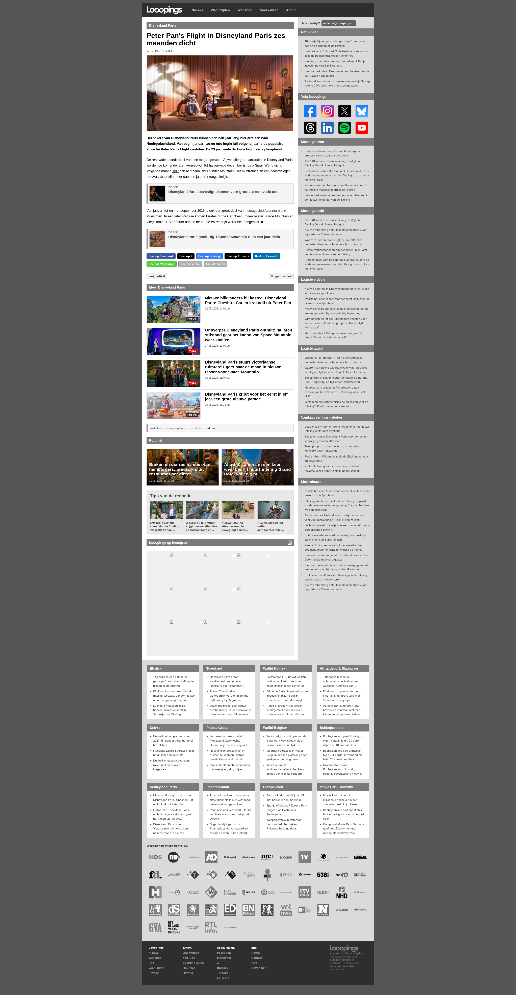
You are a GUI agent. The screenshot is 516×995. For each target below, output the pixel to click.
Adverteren (258, 967)
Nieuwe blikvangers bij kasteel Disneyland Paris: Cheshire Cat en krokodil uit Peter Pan (173, 800)
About (291, 10)
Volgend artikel (281, 276)
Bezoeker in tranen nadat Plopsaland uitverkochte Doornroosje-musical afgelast (228, 740)
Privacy (154, 972)
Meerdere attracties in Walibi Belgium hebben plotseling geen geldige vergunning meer (286, 755)
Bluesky (222, 967)
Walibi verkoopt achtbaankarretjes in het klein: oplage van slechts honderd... (285, 769)
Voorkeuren (269, 10)
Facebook (224, 952)
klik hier (211, 428)
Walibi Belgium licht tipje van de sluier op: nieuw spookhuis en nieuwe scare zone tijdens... (286, 740)
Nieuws (197, 10)
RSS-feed (189, 967)
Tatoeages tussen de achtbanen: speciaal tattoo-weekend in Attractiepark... (340, 681)
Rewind (188, 972)
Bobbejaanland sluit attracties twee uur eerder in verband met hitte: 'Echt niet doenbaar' (343, 755)
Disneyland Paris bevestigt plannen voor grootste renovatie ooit (223, 192)
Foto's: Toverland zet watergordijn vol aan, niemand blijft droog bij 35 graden (229, 696)
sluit (175, 171)
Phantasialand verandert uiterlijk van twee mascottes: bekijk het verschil (230, 814)
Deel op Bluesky (209, 256)
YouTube (189, 957)
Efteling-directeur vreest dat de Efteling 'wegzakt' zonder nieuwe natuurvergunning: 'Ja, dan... (174, 696)
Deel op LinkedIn (266, 256)
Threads (222, 972)
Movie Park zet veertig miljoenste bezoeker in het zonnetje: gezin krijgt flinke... (341, 800)
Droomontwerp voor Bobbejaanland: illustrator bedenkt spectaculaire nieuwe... (343, 769)
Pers (254, 962)
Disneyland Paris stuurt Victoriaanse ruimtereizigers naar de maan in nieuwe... (171, 829)
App (151, 962)
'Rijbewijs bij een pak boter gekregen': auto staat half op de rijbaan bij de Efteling (173, 681)
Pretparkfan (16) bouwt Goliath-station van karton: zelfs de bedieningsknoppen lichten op (286, 681)
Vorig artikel (157, 276)
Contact (256, 957)
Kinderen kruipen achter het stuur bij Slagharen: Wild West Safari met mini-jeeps (342, 696)
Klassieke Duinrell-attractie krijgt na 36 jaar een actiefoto (173, 753)
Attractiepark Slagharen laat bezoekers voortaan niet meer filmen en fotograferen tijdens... (343, 710)
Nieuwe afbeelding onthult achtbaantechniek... (271, 526)
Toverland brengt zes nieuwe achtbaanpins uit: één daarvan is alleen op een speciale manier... (230, 710)
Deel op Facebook (161, 256)
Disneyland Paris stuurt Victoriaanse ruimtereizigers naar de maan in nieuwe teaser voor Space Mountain (243, 367)
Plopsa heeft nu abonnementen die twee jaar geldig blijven (230, 767)
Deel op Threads (238, 256)
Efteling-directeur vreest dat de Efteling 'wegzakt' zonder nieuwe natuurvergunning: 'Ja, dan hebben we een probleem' (337, 505)
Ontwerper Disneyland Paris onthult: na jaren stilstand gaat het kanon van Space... (172, 814)
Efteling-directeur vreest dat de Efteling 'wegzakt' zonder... (164, 526)
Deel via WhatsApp (162, 264)
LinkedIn (223, 977)
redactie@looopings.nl (338, 23)
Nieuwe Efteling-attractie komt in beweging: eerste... (235, 526)
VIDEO (193, 351)
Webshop (244, 10)
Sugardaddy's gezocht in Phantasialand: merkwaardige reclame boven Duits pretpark (229, 829)
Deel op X (185, 256)
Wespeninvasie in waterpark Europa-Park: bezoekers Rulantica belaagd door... (284, 824)
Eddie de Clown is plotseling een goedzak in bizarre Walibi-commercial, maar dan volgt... (287, 696)
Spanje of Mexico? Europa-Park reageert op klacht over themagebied (286, 810)
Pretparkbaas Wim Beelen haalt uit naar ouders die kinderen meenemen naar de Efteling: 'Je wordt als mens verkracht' (337, 175)
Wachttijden (220, 10)
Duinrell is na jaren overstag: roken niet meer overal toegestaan (171, 765)
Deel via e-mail (190, 264)
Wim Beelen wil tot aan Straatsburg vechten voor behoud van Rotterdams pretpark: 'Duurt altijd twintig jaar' (336, 323)
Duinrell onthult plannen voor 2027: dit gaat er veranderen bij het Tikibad (173, 740)
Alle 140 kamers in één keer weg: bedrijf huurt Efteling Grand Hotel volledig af (257, 469)
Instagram (224, 957)
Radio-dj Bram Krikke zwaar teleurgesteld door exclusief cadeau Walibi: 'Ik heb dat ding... (287, 710)
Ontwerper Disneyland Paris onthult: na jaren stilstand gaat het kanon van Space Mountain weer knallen (248, 335)
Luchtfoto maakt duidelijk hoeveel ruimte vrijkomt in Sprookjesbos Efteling (169, 710)
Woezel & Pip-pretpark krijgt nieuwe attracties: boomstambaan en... (202, 526)
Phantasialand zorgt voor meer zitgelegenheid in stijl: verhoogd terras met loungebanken (230, 800)
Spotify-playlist (193, 962)
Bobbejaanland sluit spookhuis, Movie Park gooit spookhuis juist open (343, 814)
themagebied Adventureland (265, 211)
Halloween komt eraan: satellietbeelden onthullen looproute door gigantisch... (227, 681)
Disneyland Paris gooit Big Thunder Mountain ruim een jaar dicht (224, 237)
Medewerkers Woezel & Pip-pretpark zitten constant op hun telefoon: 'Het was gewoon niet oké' (335, 392)
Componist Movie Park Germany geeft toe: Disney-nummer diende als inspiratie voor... (344, 829)
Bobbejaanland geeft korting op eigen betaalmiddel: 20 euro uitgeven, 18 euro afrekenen (343, 740)
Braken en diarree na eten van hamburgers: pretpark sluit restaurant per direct (179, 469)
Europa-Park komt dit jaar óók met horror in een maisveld (285, 797)
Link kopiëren (215, 264)
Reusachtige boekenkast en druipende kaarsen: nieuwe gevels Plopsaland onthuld (227, 755)
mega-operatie (210, 160)
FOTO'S (192, 319)
